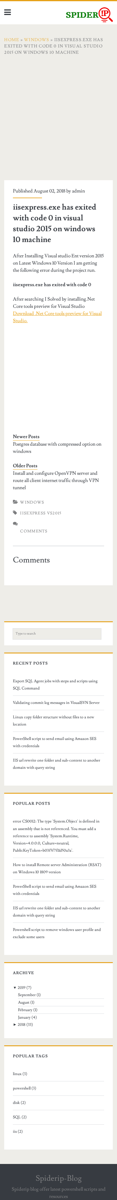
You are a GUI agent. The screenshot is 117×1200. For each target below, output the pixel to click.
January (24, 1017)
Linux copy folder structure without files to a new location (53, 721)
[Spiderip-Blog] (89, 21)
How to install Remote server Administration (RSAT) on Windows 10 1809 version (57, 868)
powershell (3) (24, 1088)
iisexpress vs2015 (41, 513)
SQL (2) (20, 1117)
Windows (32, 502)
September (27, 994)
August (23, 1002)
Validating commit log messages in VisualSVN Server (56, 702)
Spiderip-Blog (59, 1178)
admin (78, 191)
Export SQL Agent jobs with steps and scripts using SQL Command (55, 685)
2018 (22, 1024)
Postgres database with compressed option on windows (57, 447)
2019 (22, 987)
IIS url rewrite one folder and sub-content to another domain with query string (56, 764)
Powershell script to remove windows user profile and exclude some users (57, 933)
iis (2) (18, 1131)
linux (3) (20, 1073)
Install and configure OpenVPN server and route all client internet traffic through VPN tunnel (56, 480)
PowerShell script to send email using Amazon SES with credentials (54, 742)
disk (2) (19, 1102)
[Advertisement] (58, 121)
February (25, 1010)
